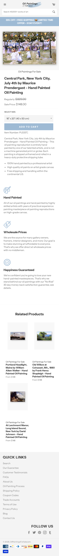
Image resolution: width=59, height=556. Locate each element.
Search (6, 463)
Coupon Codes (11, 495)
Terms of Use (9, 504)
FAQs (6, 477)
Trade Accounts (11, 499)
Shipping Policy (11, 490)
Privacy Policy (10, 509)
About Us (8, 481)
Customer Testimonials (15, 472)
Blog (5, 513)
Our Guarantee (11, 467)
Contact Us (9, 518)
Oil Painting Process (13, 486)
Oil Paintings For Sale (29, 71)
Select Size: (10, 112)
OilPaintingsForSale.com (20, 542)
